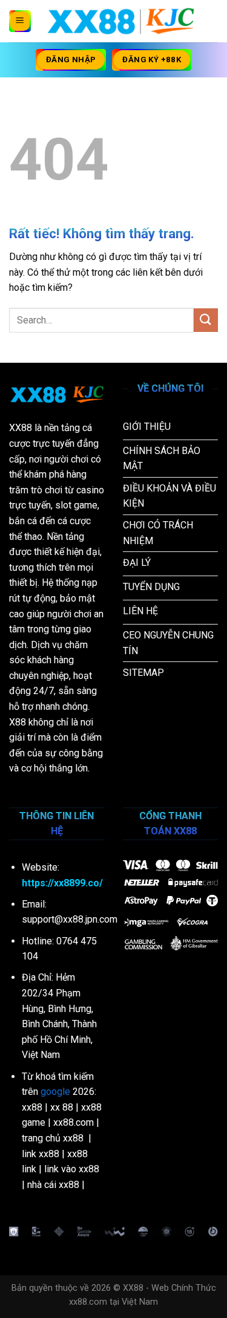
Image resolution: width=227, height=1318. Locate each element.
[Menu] (20, 21)
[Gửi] (206, 320)
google (55, 1091)
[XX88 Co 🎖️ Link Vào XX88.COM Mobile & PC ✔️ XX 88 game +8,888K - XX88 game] (120, 21)
